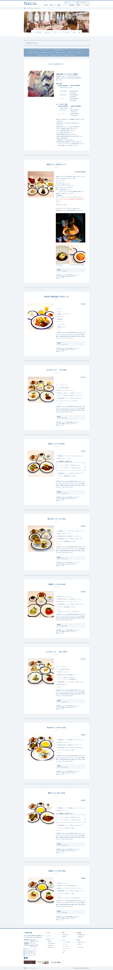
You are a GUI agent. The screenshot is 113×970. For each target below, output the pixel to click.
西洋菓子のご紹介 (81, 942)
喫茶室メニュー (65, 936)
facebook (24, 958)
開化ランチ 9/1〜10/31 (56, 55)
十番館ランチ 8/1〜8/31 (60, 52)
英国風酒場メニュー (81, 936)
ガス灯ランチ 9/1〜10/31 (74, 52)
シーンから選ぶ (85, 5)
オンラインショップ (28, 954)
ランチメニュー (47, 32)
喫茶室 (58, 5)
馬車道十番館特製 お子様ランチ (60, 49)
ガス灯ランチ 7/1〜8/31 (75, 49)
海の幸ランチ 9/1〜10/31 (43, 55)
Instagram (27, 958)
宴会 (79, 32)
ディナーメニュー (56, 32)
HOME (45, 5)
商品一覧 (79, 944)
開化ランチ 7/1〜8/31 (33, 52)
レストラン (64, 5)
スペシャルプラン (66, 32)
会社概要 (25, 968)
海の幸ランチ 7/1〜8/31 (46, 52)
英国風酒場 (71, 5)
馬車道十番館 (30, 3)
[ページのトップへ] (109, 966)
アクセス (68, 2)
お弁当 (74, 32)
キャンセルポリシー (32, 49)
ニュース (48, 935)
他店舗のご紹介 (50, 945)
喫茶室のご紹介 (65, 934)
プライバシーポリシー (33, 968)
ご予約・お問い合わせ (83, 2)
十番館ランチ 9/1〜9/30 (69, 55)
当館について (52, 5)
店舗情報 (49, 941)
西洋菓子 (78, 5)
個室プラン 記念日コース (45, 49)
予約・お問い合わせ (51, 943)
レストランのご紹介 (37, 32)
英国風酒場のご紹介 (81, 934)
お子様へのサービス (51, 947)
